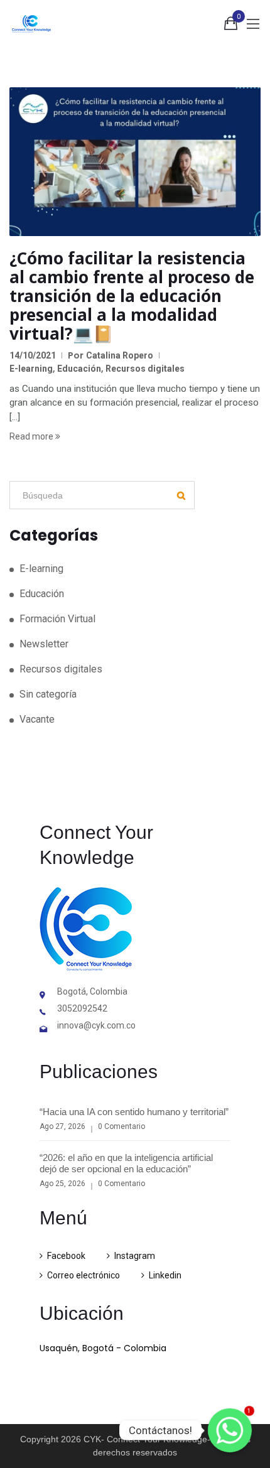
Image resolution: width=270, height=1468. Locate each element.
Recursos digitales (145, 369)
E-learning (31, 369)
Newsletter (43, 644)
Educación (79, 369)
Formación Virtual (57, 619)
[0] (230, 26)
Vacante (37, 719)
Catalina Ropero (119, 355)
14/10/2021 (32, 355)
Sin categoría (48, 694)
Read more (32, 436)
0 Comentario (121, 1126)
